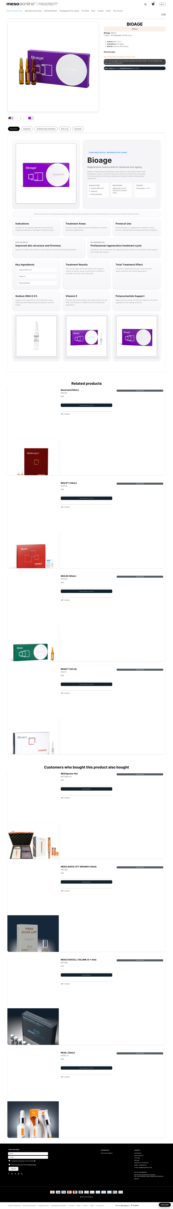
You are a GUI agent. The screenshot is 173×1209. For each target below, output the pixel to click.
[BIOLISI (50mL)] (33, 624)
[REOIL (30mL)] (33, 1101)
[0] (152, 5)
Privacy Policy (32, 1164)
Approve (13, 1169)
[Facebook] (9, 1174)
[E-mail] (28, 1157)
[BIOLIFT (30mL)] (33, 531)
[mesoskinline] (76, 4)
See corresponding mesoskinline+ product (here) (119, 57)
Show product (140, 390)
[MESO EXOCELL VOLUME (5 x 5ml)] (33, 1008)
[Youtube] (19, 1174)
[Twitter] (13, 1174)
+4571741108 (144, 1162)
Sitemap (136, 1178)
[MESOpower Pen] (33, 822)
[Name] (28, 1153)
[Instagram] (16, 1174)
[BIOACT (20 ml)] (33, 717)
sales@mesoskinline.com (145, 1167)
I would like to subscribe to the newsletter (30, 1160)
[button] (162, 14)
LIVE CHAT (165, 1205)
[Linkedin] (22, 1174)
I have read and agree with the (23, 1164)
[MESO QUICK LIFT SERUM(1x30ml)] (33, 915)
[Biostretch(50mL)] (33, 438)
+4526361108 (142, 1165)
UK (163, 4)
